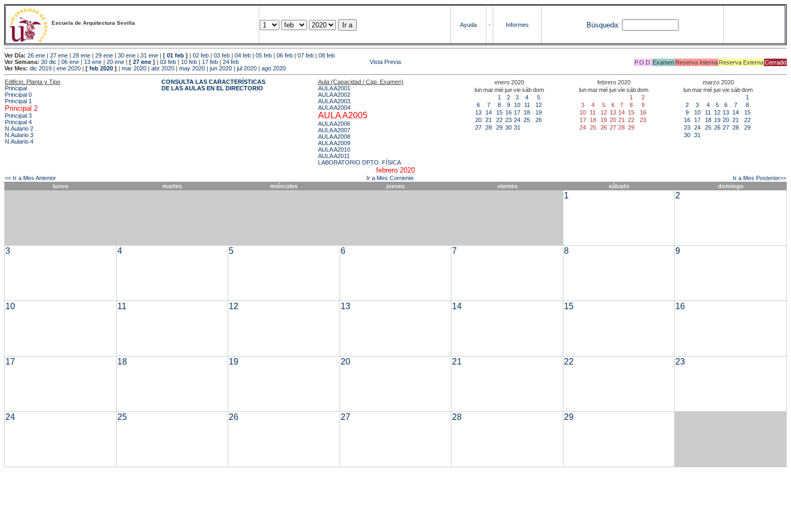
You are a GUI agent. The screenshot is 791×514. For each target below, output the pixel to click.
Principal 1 (18, 101)
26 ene (36, 55)
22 (499, 120)
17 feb (210, 62)
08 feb (327, 55)
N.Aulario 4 (19, 141)
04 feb (243, 55)
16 (508, 112)
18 (527, 112)
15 (499, 112)
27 (478, 127)
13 (478, 112)
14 (488, 112)
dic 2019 (41, 68)
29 (499, 127)
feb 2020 (101, 68)
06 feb (285, 55)
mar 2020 (134, 68)
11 (527, 105)
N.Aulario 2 (19, 128)
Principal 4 (18, 122)
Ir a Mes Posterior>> (759, 178)
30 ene (127, 55)
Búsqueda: (603, 25)
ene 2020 (68, 68)
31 (517, 127)
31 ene (149, 55)
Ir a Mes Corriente (390, 178)
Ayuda (468, 25)
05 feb (264, 55)
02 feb (201, 55)
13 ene (93, 62)
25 (527, 120)
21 (488, 120)
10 (517, 105)
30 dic (48, 62)
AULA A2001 (334, 88)
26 (538, 120)
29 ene (104, 55)
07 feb (306, 55)
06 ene (70, 62)
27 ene (59, 55)
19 (538, 112)
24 (517, 120)
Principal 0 (18, 94)
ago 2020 (274, 68)
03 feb (222, 55)
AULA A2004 (334, 107)
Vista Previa (321, 62)
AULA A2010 (334, 149)
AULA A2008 (334, 136)
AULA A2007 (334, 130)
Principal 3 (18, 115)
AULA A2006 (334, 123)
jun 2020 (221, 68)
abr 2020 (162, 68)
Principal (16, 88)
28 (488, 127)
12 (538, 105)
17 (517, 112)
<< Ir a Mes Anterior (30, 178)
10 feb (189, 62)
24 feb (231, 62)
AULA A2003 (334, 101)
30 (508, 127)
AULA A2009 (334, 143)
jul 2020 (247, 68)
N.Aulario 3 (19, 135)
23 (508, 120)
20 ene (115, 62)
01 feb (175, 55)
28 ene (81, 55)
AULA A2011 (334, 156)
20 (478, 120)
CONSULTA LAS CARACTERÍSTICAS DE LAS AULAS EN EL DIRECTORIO (213, 84)
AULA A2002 (334, 94)
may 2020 (192, 68)
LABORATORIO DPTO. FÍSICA (359, 162)
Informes (517, 25)
